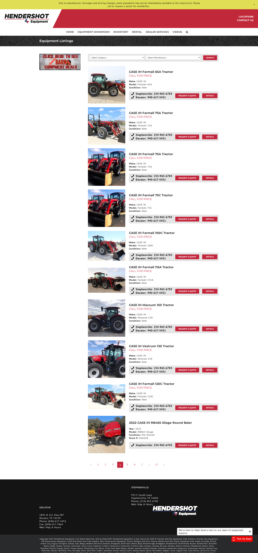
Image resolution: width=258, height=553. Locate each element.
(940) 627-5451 (57, 521)
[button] (187, 31)
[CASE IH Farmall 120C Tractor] (106, 396)
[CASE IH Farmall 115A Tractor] (106, 280)
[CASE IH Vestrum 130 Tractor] (106, 359)
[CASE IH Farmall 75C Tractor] (106, 208)
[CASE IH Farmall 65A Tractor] (106, 85)
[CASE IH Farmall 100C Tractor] (106, 246)
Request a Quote (187, 96)
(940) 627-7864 (54, 524)
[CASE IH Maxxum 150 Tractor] (106, 318)
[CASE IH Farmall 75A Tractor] (106, 126)
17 (156, 464)
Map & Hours (145, 504)
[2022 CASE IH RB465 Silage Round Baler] (106, 434)
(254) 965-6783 (149, 501)
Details (210, 96)
